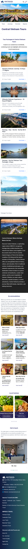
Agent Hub (5, 541)
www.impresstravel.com (14, 492)
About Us (4, 533)
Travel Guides (6, 538)
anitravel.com (12, 489)
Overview (17, 24)
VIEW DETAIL (6, 416)
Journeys (10, 24)
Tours (3, 24)
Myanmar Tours (6, 522)
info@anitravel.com (11, 487)
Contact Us (5, 544)
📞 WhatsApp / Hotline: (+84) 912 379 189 (12, 484)
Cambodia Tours (6, 517)
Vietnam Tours (6, 514)
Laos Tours (5, 520)
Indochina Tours (6, 525)
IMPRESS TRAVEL (7, 511)
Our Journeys (5, 536)
